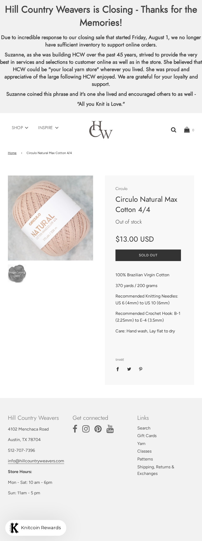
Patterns (145, 459)
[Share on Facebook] (119, 368)
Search (143, 428)
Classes (144, 451)
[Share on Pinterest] (140, 368)
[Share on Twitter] (129, 368)
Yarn (141, 443)
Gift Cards (146, 435)
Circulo (121, 189)
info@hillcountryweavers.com (36, 460)
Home (12, 153)
